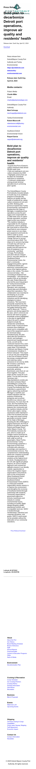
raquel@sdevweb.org (14, 139)
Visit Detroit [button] (10, 687)
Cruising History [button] (12, 683)
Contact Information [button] (13, 737)
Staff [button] (8, 647)
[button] (31, 9)
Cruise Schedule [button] (12, 680)
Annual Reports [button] (12, 649)
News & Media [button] (11, 657)
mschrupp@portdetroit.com (16, 113)
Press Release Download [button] (18, 531)
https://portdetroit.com (15, 68)
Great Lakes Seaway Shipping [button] (16, 725)
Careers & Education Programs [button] (17, 653)
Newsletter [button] (10, 739)
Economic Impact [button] (12, 729)
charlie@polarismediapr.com (17, 100)
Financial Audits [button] (12, 651)
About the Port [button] (11, 640)
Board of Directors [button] (13, 646)
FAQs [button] (9, 655)
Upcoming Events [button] (12, 706)
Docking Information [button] (13, 685)
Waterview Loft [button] (11, 705)
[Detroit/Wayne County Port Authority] (17, 9)
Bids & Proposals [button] (12, 697)
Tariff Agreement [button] (12, 727)
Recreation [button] (10, 689)
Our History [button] (10, 642)
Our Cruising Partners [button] (14, 682)
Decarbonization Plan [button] (14, 665)
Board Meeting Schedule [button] (15, 644)
